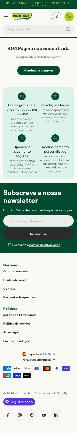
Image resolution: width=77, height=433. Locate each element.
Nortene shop (24, 393)
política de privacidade (44, 245)
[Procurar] (68, 29)
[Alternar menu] (5, 16)
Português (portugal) (36, 360)
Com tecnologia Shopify (50, 393)
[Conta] (56, 16)
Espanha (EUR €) (39, 354)
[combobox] (38, 29)
